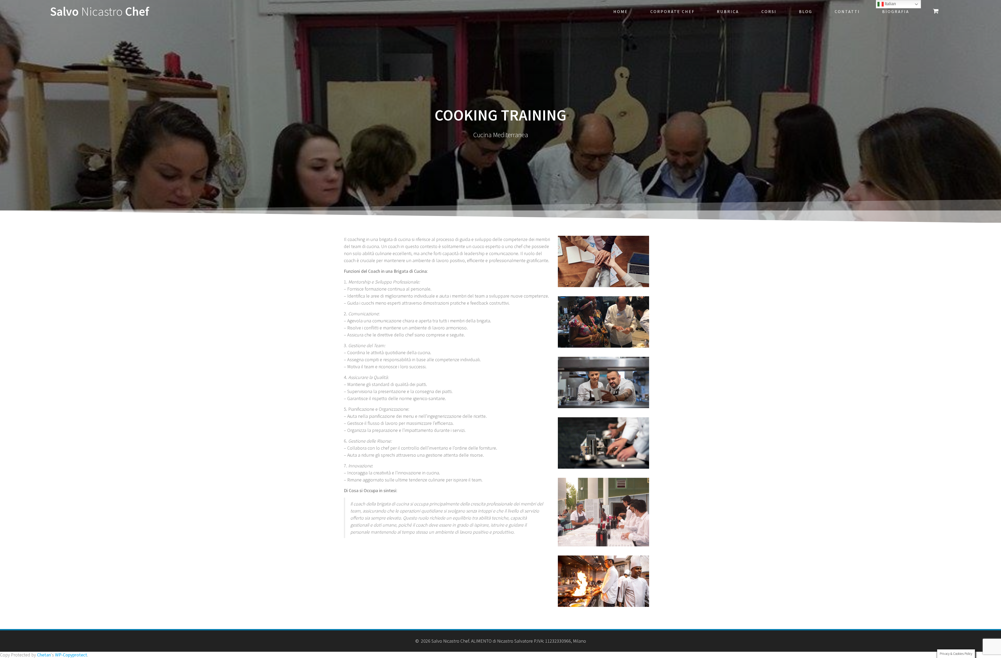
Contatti (847, 11)
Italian (890, 4)
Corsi (769, 11)
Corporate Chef (672, 11)
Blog (805, 11)
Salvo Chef (99, 11)
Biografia (895, 11)
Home (620, 11)
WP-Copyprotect (71, 655)
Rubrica (728, 11)
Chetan (44, 655)
